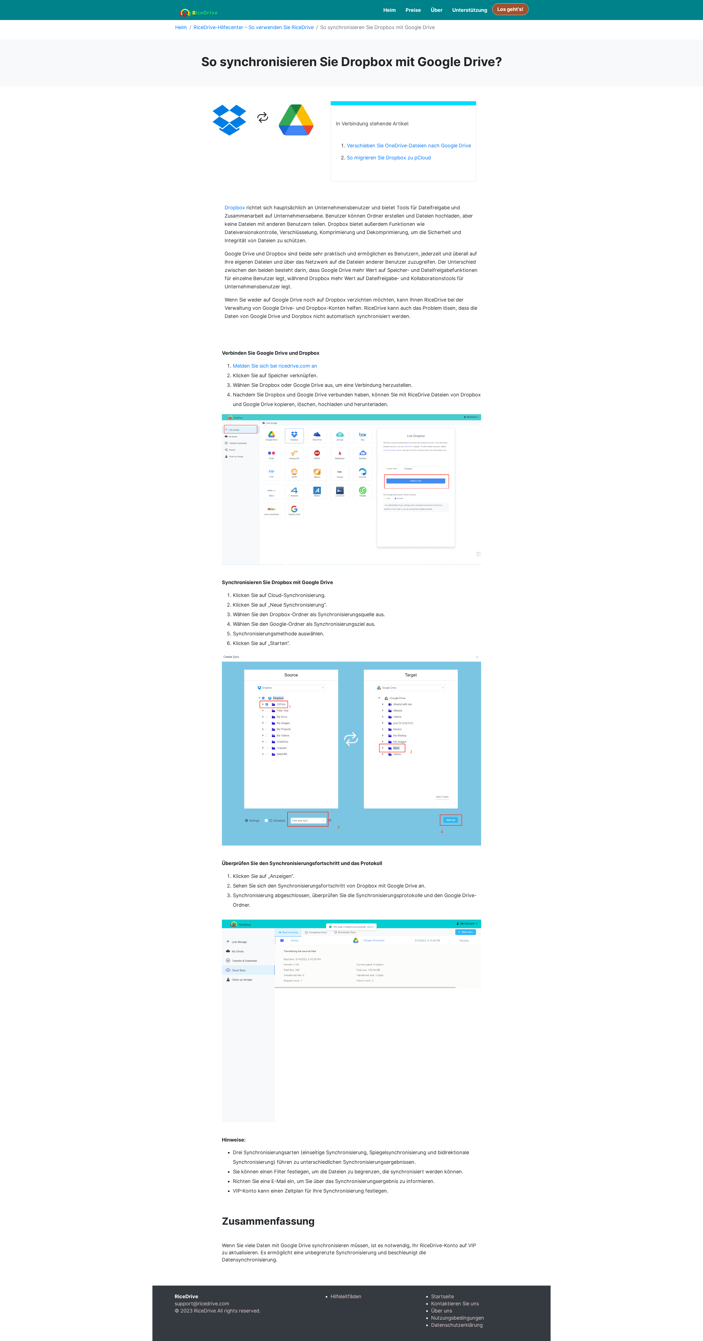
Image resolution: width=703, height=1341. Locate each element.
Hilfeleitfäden (346, 1296)
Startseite (442, 1296)
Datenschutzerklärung (457, 1325)
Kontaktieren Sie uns (455, 1303)
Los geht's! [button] (510, 9)
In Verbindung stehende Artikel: (372, 123)
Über (436, 10)
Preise (413, 10)
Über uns (441, 1311)
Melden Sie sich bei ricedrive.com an (275, 366)
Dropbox (235, 207)
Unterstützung (469, 10)
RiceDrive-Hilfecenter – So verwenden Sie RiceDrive (254, 27)
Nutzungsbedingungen (457, 1318)
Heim (389, 10)
